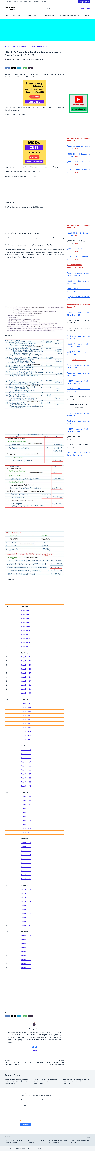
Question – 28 (26, 731)
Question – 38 (26, 778)
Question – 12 (26, 661)
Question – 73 (26, 944)
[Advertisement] (47, 29)
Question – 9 (25, 643)
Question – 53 (26, 851)
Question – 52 (26, 847)
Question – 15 (26, 673)
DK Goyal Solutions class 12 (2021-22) (69, 15)
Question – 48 (26, 824)
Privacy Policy (23, 1)
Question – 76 (26, 956)
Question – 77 (26, 960)
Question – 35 (26, 766)
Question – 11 (25, 657)
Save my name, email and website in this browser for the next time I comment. (40, 1120)
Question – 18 (26, 685)
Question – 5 (25, 626)
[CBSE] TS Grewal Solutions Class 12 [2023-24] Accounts (14, 1141)
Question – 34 (26, 762)
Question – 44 (26, 808)
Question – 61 (26, 889)
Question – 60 (26, 879)
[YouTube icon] (36, 1047)
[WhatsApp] (25, 68)
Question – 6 (25, 630)
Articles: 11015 (34, 1050)
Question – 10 (26, 647)
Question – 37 (26, 774)
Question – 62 (26, 893)
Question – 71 (26, 936)
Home (7, 15)
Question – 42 (26, 800)
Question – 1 (25, 610)
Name (23, 1100)
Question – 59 (26, 875)
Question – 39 (26, 782)
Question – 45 (26, 812)
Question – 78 (26, 964)
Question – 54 (26, 855)
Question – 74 (26, 948)
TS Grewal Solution (49, 15)
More (86, 15)
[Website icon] (33, 1047)
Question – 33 (26, 758)
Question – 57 (26, 867)
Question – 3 (25, 618)
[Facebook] (7, 68)
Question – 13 (26, 665)
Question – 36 (26, 770)
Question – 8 (25, 638)
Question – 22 (26, 707)
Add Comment (25, 1105)
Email (41, 1100)
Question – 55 (26, 859)
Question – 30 (26, 739)
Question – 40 (26, 786)
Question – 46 (26, 816)
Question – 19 (26, 689)
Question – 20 (26, 693)
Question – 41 (26, 796)
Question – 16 (26, 677)
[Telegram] (19, 68)
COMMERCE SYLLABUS (33, 15)
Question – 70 (26, 925)
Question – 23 (26, 711)
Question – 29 (26, 735)
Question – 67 (26, 913)
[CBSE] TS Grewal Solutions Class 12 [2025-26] (36, 1141)
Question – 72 (26, 940)
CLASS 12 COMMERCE (17, 15)
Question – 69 (26, 921)
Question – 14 (26, 669)
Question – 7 (25, 634)
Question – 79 (26, 968)
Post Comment (25, 1124)
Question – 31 (26, 750)
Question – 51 (26, 843)
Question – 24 (26, 715)
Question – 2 (25, 614)
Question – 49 (26, 828)
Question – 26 (26, 723)
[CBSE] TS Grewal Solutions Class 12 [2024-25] (80, 1141)
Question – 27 (26, 727)
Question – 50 (26, 832)
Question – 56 (26, 863)
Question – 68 (26, 917)
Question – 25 (26, 719)
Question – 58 (26, 871)
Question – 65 (26, 905)
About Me (43, 1)
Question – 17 (26, 681)
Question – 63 (26, 897)
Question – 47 (26, 820)
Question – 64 (26, 901)
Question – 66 (26, 909)
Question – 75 (26, 952)
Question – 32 (26, 754)
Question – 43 (26, 804)
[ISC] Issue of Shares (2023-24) (35, 59)
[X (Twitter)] (13, 68)
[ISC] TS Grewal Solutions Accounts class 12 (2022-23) (58, 1141)
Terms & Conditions (34, 1)
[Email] (30, 68)
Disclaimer (15, 1)
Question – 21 (26, 703)
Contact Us (8, 1)
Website (61, 1100)
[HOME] (5, 46)
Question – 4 (25, 622)
